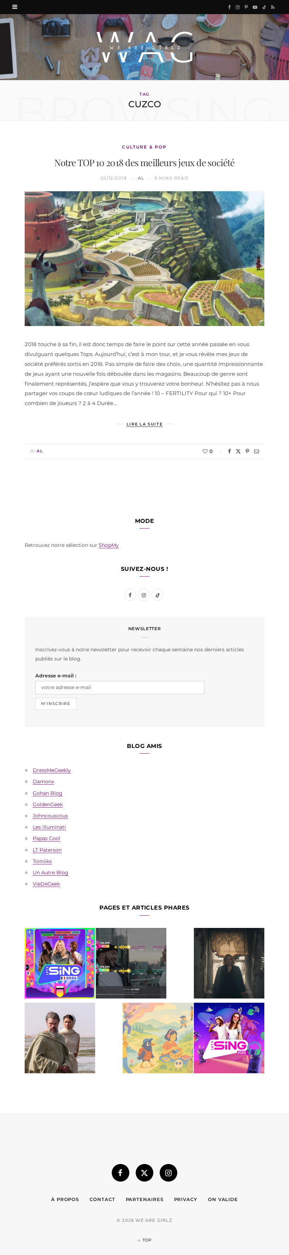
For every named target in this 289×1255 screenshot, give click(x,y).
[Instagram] (168, 1173)
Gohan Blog (47, 793)
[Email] (256, 451)
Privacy (185, 1199)
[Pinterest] (247, 451)
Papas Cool (46, 838)
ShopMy (109, 545)
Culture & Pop (144, 147)
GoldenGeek (48, 804)
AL (141, 178)
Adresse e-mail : (55, 675)
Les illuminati (49, 827)
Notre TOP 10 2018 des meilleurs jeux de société (144, 162)
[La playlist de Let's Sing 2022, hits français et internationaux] (131, 964)
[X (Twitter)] (144, 1173)
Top (146, 1240)
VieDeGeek (46, 884)
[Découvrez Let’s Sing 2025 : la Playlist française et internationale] (229, 1039)
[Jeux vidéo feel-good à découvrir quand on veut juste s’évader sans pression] (158, 1039)
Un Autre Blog (50, 872)
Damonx (43, 781)
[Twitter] (238, 451)
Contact (102, 1199)
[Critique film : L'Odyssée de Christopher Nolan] (60, 1039)
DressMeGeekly (52, 770)
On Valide (223, 1199)
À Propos (65, 1199)
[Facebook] (229, 451)
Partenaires (145, 1199)
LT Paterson (47, 850)
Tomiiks (42, 861)
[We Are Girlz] (144, 47)
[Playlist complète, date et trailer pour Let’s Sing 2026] (60, 964)
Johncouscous (50, 816)
